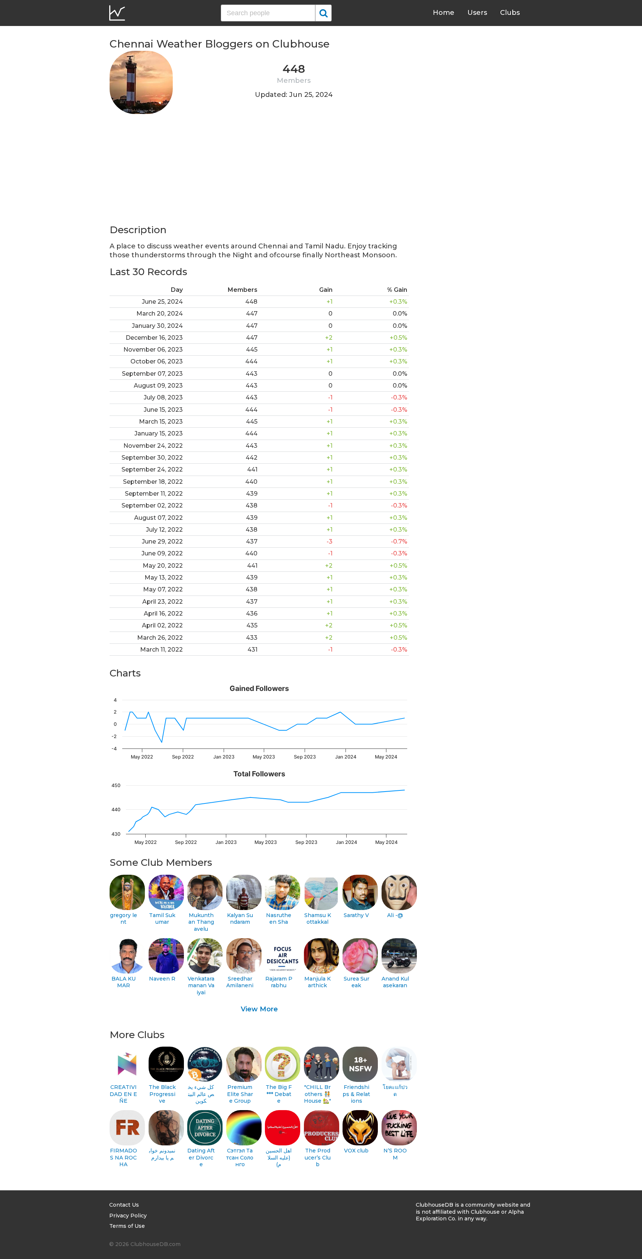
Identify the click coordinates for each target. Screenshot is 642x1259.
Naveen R (162, 978)
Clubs (510, 13)
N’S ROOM (395, 1154)
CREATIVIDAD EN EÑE (123, 1094)
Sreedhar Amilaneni (239, 982)
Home (443, 13)
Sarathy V (356, 915)
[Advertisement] (259, 172)
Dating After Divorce (201, 1157)
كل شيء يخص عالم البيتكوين (201, 1094)
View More (259, 1009)
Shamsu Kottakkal (317, 919)
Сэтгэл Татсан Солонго (239, 1157)
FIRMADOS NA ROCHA (123, 1157)
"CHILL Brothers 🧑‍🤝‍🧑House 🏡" (317, 1094)
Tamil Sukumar (162, 919)
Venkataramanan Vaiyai (201, 985)
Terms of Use (127, 1226)
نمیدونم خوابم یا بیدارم (162, 1154)
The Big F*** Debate (279, 1094)
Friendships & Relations (356, 1094)
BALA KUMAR (123, 982)
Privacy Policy (128, 1215)
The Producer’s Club (318, 1157)
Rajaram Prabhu (278, 982)
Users (477, 13)
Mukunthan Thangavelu (201, 922)
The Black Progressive (162, 1094)
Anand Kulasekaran (395, 982)
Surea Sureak (356, 982)
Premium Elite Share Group (240, 1094)
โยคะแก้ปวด (395, 1090)
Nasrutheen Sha (278, 919)
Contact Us (124, 1204)
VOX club (356, 1150)
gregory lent (123, 919)
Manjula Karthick (317, 982)
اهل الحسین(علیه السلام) (279, 1157)
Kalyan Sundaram (240, 919)
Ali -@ (395, 915)
